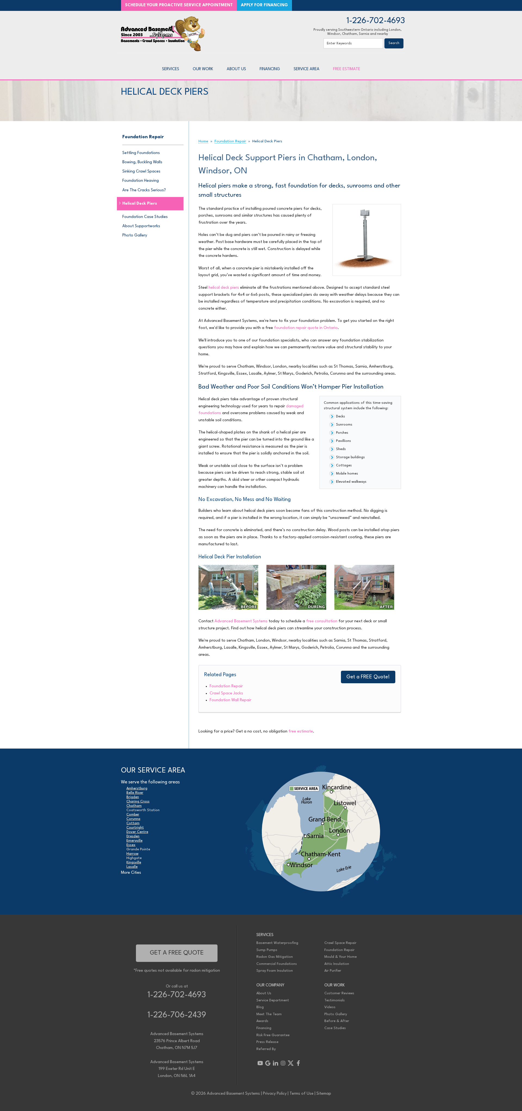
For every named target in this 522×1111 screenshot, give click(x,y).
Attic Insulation (336, 964)
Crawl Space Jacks (226, 693)
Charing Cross (138, 801)
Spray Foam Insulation (274, 970)
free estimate (300, 732)
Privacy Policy (275, 1094)
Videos (329, 1007)
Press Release (267, 1042)
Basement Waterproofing (277, 943)
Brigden (132, 797)
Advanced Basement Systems (241, 621)
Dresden (132, 836)
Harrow (132, 853)
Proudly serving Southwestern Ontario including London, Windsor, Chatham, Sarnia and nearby (357, 32)
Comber (132, 814)
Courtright (135, 827)
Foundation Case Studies (145, 217)
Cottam (132, 823)
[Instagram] (283, 1063)
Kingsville (133, 862)
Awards (262, 1021)
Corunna (133, 819)
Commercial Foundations (276, 964)
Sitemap (323, 1094)
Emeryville (134, 840)
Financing (263, 1028)
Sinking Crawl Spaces (141, 172)
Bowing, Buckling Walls (142, 162)
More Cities (131, 873)
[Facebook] (298, 1063)
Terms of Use (301, 1094)
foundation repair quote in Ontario (306, 328)
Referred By (266, 1049)
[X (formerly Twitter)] (290, 1063)
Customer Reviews (339, 993)
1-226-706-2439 (177, 1015)
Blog (260, 1007)
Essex (130, 845)
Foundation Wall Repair (230, 700)
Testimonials (334, 1000)
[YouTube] (260, 1063)
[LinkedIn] (275, 1063)
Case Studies (335, 1028)
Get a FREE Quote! (368, 677)
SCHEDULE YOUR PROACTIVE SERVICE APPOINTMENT (179, 5)
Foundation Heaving (140, 181)
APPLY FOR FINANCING (264, 5)
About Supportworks (141, 226)
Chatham (134, 806)
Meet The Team (269, 1014)
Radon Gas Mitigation (274, 957)
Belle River (134, 793)
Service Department (272, 1000)
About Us (263, 993)
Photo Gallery (134, 235)
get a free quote (177, 953)
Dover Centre (137, 832)
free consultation (321, 621)
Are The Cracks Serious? (144, 190)
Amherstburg (136, 788)
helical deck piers (224, 288)
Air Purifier (332, 970)
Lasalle (132, 867)
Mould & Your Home (340, 957)
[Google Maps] (268, 1063)
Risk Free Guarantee (273, 1035)
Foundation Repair (226, 686)
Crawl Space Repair (340, 943)
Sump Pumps (266, 950)
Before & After (336, 1021)
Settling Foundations (141, 153)
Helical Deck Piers (139, 204)
